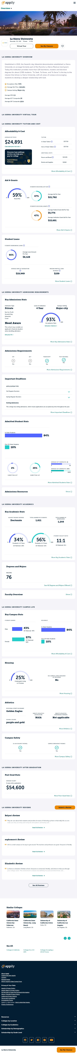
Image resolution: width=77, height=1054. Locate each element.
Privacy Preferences (7, 1004)
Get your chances (50, 326)
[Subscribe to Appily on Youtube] (51, 1040)
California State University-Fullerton (12, 923)
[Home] (8, 3)
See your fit (8, 334)
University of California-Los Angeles (62, 923)
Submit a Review (65, 807)
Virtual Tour (21, 46)
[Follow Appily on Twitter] (31, 1040)
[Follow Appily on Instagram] (25, 1040)
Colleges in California (13, 950)
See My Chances (47, 46)
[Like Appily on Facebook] (38, 1040)
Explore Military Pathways (12, 161)
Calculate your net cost (12, 146)
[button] (62, 46)
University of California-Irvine (46, 922)
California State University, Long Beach (29, 923)
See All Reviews (38, 885)
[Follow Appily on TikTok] (44, 1040)
